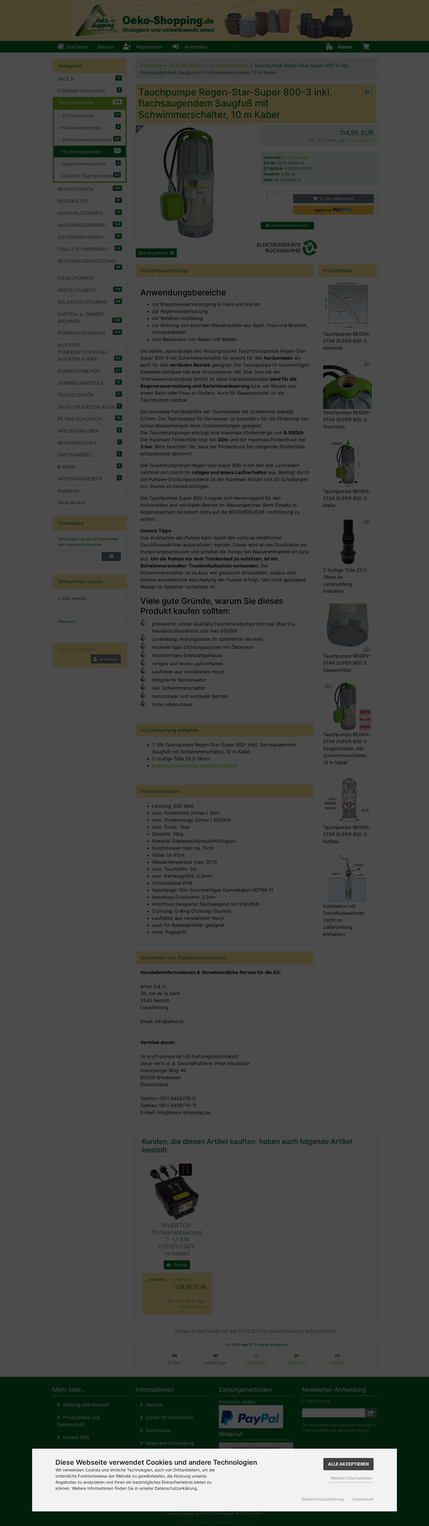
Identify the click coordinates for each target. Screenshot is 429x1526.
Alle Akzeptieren (348, 1463)
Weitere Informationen (351, 1478)
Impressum (363, 1499)
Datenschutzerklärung (323, 1499)
